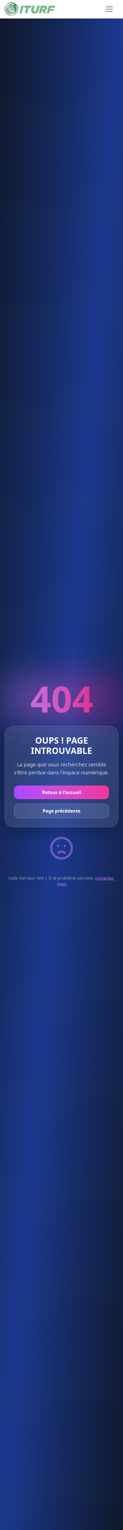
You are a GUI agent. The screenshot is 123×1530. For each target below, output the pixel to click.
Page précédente (61, 811)
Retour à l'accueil (61, 792)
